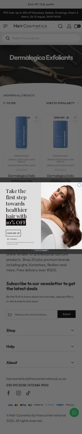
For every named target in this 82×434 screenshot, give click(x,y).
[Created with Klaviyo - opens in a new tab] (41, 250)
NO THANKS (12, 239)
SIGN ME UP (13, 233)
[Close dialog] (79, 185)
